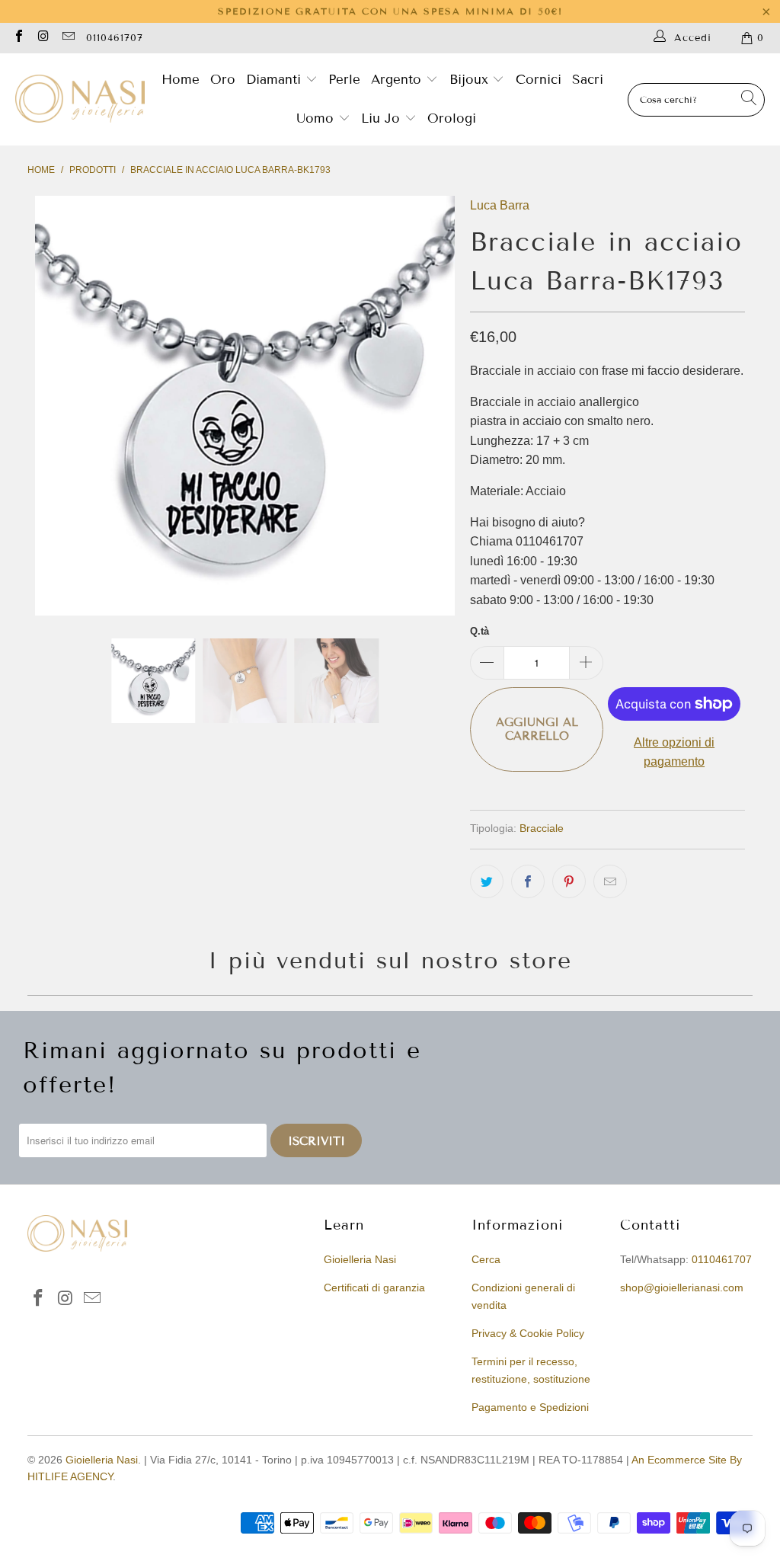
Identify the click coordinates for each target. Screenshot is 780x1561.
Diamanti (275, 80)
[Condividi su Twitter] (486, 881)
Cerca (486, 1259)
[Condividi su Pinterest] (569, 881)
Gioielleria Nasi (360, 1259)
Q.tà (479, 631)
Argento (396, 80)
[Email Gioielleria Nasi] (68, 37)
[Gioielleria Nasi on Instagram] (43, 37)
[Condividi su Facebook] (528, 881)
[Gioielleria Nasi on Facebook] (18, 37)
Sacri (587, 80)
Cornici (538, 80)
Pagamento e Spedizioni (530, 1407)
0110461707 (114, 38)
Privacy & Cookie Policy (528, 1333)
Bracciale (541, 828)
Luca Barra (499, 205)
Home (180, 80)
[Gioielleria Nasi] (80, 100)
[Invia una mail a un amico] (610, 881)
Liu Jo (382, 118)
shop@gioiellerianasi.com (681, 1287)
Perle (344, 80)
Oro (222, 80)
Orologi (451, 118)
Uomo (317, 118)
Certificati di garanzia (374, 1287)
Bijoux (471, 80)
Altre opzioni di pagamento (674, 752)
